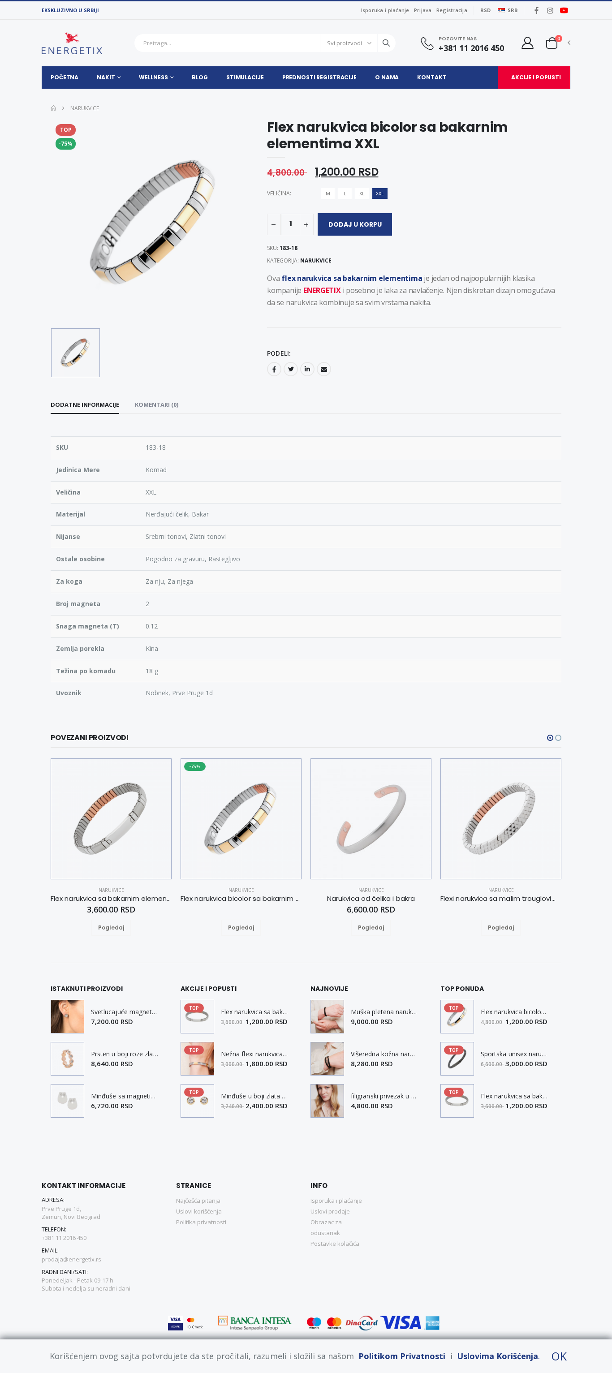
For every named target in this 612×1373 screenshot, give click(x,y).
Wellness (153, 77)
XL (362, 193)
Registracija (451, 10)
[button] (552, 42)
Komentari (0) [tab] (156, 404)
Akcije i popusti (536, 77)
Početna (64, 77)
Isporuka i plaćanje (385, 10)
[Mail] (324, 369)
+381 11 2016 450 (471, 48)
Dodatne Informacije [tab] (85, 404)
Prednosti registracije (319, 77)
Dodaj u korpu (355, 224)
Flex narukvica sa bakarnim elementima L (111, 898)
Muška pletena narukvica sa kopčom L (384, 1012)
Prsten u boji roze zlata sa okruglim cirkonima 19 (124, 1054)
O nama (387, 77)
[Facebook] (274, 369)
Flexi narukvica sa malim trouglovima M (500, 898)
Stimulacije (245, 77)
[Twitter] (291, 369)
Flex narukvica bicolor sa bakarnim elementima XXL (514, 1012)
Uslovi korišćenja (199, 1211)
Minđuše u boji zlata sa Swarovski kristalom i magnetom (254, 1096)
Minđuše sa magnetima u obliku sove (124, 1096)
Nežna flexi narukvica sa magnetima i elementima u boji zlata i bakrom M (254, 1054)
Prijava (423, 10)
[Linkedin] (307, 369)
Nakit (106, 77)
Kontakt (431, 77)
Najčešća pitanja (198, 1201)
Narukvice (84, 108)
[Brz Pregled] (122, 928)
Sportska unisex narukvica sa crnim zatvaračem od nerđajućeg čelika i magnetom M (514, 1054)
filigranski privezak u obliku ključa (384, 1096)
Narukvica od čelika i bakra (371, 898)
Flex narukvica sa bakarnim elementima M (254, 1012)
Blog (200, 77)
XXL (380, 193)
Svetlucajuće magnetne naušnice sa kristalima (124, 1012)
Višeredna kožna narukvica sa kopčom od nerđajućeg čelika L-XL (384, 1054)
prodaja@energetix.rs (71, 1259)
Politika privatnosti (201, 1222)
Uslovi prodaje (330, 1211)
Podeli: (279, 353)
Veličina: (279, 193)
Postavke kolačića (334, 1244)
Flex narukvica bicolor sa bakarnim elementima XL (241, 898)
